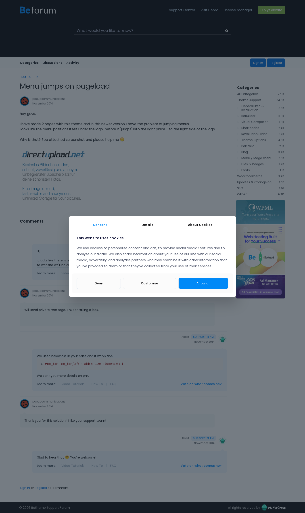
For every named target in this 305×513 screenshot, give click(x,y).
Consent (100, 225)
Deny (99, 283)
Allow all (203, 283)
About (200, 225)
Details (147, 225)
